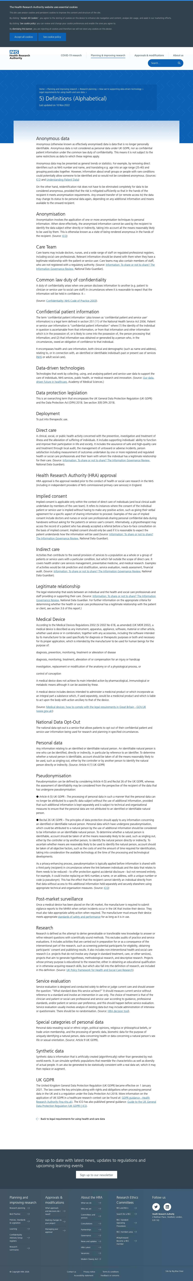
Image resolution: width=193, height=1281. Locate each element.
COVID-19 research (71, 55)
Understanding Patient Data (62, 179)
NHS (39, 357)
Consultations (86, 1223)
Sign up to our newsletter (96, 1175)
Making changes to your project (53, 1221)
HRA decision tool (118, 1011)
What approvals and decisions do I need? (52, 1211)
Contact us (71, 1272)
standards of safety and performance (79, 917)
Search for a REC (124, 1214)
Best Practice (15, 1214)
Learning (13, 1229)
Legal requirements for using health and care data (62, 92)
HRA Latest (85, 1247)
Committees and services (88, 1216)
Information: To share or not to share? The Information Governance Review (97, 571)
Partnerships (86, 1230)
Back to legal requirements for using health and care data (73, 1119)
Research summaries (14, 1248)
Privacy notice (89, 1272)
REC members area (125, 1232)
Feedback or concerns (110, 1275)
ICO (38, 179)
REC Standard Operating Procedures (122, 1223)
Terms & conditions (111, 1272)
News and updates (89, 1241)
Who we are (86, 1209)
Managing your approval (51, 1230)
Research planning (88, 89)
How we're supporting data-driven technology (120, 89)
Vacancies (85, 1253)
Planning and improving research (62, 89)
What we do (86, 1203)
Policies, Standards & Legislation (17, 1221)
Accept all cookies (23, 36)
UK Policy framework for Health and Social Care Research (99, 970)
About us (178, 55)
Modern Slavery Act (89, 1259)
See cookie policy (52, 36)
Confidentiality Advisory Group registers (16, 1238)
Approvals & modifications (149, 55)
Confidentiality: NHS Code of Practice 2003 (71, 300)
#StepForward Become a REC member (123, 1241)
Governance (86, 1235)
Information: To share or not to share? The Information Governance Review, (106, 460)
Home (42, 89)
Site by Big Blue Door (174, 1271)
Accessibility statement (83, 1275)
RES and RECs (122, 1208)
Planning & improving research (108, 55)
